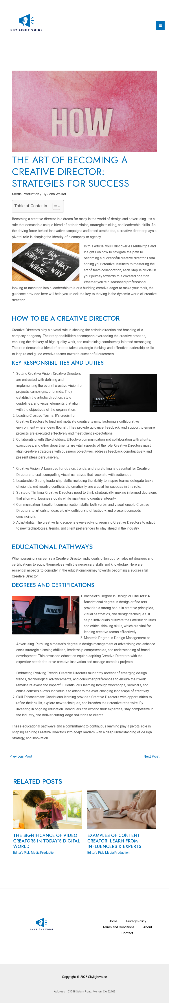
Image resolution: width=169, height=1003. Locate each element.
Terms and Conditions (118, 927)
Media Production (25, 194)
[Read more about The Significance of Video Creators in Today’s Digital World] (47, 809)
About (147, 927)
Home (113, 921)
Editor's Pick (21, 852)
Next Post (153, 756)
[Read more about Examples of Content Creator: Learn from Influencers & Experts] (121, 809)
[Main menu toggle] (160, 25)
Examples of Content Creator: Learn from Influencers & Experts (114, 841)
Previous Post (18, 756)
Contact (127, 933)
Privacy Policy (136, 921)
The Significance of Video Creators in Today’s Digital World (46, 841)
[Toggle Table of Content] (54, 206)
